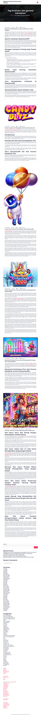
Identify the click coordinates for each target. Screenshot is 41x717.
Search (5, 544)
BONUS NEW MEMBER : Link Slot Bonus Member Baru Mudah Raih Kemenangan (18, 557)
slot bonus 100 (6, 643)
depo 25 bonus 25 (6, 671)
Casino (4, 620)
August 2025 (5, 579)
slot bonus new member (8, 645)
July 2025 (5, 580)
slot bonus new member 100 (8, 646)
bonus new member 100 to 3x (9, 617)
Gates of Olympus (6, 621)
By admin (13, 27)
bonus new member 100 (8, 616)
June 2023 (5, 609)
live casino (5, 624)
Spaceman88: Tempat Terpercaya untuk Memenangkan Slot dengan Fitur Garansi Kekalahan (20, 361)
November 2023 (6, 604)
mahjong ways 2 (6, 629)
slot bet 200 (5, 640)
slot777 (4, 658)
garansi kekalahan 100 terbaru (19, 298)
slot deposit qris (5, 685)
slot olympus (5, 691)
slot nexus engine (6, 692)
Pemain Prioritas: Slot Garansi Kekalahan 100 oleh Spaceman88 (19, 229)
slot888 (4, 660)
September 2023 (6, 607)
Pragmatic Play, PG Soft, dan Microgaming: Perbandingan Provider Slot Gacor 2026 (19, 552)
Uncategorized (6, 664)
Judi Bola (5, 623)
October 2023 (6, 605)
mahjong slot (5, 627)
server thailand (5, 686)
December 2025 (6, 574)
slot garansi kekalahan (28, 33)
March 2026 (5, 573)
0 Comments (23, 27)
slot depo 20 (5, 696)
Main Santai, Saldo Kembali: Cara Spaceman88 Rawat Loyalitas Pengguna (19, 29)
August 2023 (5, 608)
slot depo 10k (5, 647)
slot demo (4, 670)
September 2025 (6, 578)
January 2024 (6, 602)
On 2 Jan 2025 (7, 227)
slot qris (4, 655)
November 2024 (6, 590)
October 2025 (6, 577)
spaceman (22, 435)
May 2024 (5, 597)
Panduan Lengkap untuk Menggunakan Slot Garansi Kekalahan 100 (20, 127)
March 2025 (5, 585)
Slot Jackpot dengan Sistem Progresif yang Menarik (13, 554)
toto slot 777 (5, 672)
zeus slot (5, 665)
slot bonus (5, 642)
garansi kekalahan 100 (30, 364)
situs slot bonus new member (9, 635)
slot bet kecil (5, 641)
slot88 (4, 659)
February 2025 (6, 586)
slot (3, 678)
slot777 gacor (5, 690)
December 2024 (6, 589)
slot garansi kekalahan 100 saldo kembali (11, 129)
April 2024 (5, 598)
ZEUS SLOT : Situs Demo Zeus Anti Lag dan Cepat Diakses (14, 555)
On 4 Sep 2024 (7, 358)
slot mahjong (5, 687)
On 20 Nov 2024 (7, 288)
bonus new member (6, 704)
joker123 (4, 689)
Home (12, 15)
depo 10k (4, 669)
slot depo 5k (5, 649)
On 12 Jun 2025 (7, 27)
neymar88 (5, 630)
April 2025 (5, 584)
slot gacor (5, 651)
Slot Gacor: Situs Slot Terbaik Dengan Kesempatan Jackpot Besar (20, 430)
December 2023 (6, 603)
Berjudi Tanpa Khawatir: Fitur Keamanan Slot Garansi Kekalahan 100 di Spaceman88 (20, 291)
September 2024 (6, 592)
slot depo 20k (6, 648)
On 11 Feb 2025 (7, 126)
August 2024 (5, 593)
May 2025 (5, 583)
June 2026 (5, 570)
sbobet (4, 633)
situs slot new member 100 (8, 636)
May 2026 (5, 571)
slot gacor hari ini (6, 652)
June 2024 (5, 596)
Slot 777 (5, 639)
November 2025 (6, 576)
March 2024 (5, 599)
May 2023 (5, 610)
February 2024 (6, 601)
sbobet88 (5, 634)
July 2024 (5, 595)
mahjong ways (6, 628)
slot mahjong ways (7, 653)
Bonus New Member (7, 615)
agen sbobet (5, 688)
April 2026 (5, 572)
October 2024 (6, 591)
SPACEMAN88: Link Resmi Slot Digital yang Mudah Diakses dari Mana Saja (17, 553)
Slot (17, 27)
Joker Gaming (6, 622)
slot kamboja (5, 684)
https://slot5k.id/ (6, 703)
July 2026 (5, 568)
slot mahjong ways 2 (7, 654)
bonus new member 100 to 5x (9, 618)
